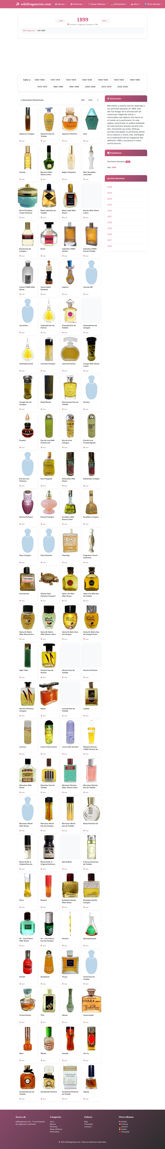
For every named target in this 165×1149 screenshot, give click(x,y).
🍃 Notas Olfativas (97, 4)
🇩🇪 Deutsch (123, 1127)
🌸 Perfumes (76, 4)
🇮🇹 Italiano (123, 1129)
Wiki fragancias (29, 30)
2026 (109, 187)
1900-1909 (40, 80)
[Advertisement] (82, 58)
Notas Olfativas (56, 1129)
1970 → (105, 21)
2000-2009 (90, 86)
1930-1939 (87, 80)
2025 (109, 193)
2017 (109, 240)
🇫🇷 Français (123, 1124)
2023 (109, 204)
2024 (109, 199)
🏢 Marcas (60, 4)
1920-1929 (71, 80)
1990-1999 (74, 86)
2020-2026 (122, 86)
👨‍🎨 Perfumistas (118, 4)
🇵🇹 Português (124, 1132)
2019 (109, 228)
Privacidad (88, 1124)
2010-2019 (106, 86)
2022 (109, 210)
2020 (109, 222)
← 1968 (60, 21)
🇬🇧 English (123, 1122)
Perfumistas (54, 1132)
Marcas (53, 1124)
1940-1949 (103, 80)
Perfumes (53, 1127)
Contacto (88, 1127)
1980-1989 (58, 86)
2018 (109, 234)
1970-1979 (42, 86)
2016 (109, 246)
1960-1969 (135, 80)
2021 (109, 216)
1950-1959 (119, 80)
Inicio (52, 1122)
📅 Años (135, 4)
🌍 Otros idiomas (152, 4)
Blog (86, 1122)
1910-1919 (55, 80)
